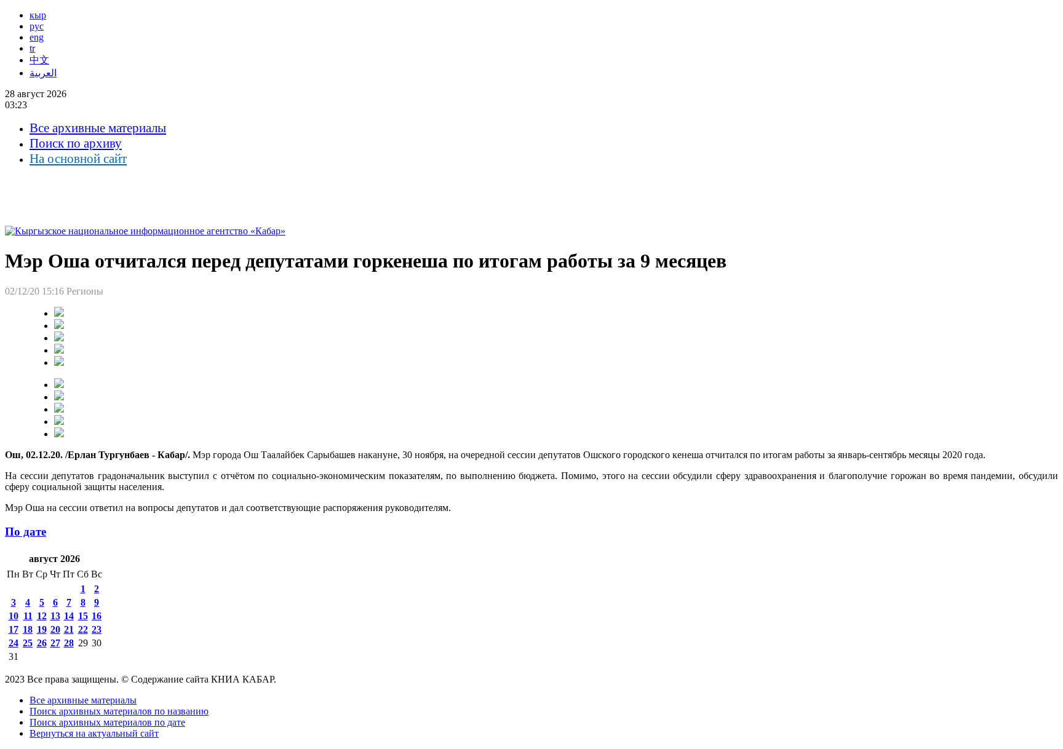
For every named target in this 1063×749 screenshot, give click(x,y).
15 (83, 616)
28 (69, 643)
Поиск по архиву (76, 143)
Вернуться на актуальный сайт (94, 733)
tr (32, 48)
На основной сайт (78, 158)
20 (55, 629)
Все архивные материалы (98, 128)
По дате (25, 531)
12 (42, 616)
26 (42, 643)
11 (28, 616)
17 (13, 629)
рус (37, 26)
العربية (43, 73)
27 (55, 643)
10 (13, 616)
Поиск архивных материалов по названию (119, 711)
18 (28, 629)
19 (42, 629)
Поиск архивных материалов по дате (107, 722)
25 (28, 643)
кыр (38, 15)
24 (13, 643)
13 (55, 616)
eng (37, 37)
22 (83, 629)
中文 (39, 60)
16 (97, 616)
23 (97, 629)
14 (69, 616)
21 (69, 629)
